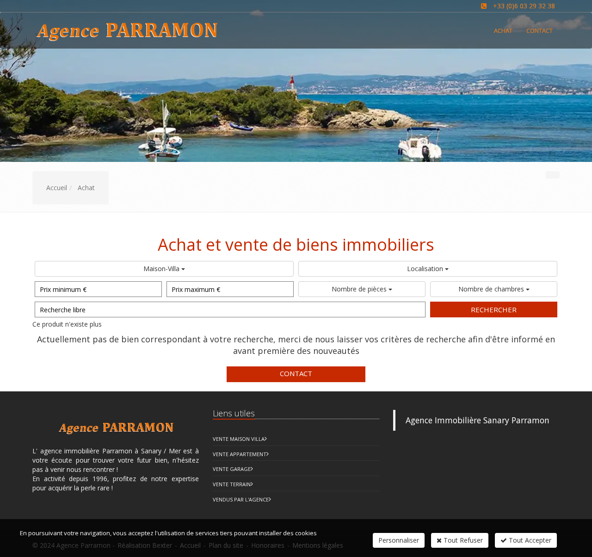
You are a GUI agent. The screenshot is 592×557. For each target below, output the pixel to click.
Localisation (426, 268)
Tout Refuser (462, 540)
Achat (503, 30)
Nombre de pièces (360, 289)
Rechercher (494, 309)
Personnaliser (398, 540)
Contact (296, 373)
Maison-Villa (162, 268)
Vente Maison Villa (239, 438)
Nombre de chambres (492, 289)
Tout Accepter (529, 540)
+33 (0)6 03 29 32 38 (524, 5)
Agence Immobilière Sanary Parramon (477, 420)
